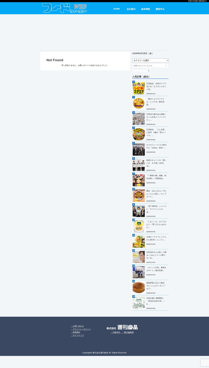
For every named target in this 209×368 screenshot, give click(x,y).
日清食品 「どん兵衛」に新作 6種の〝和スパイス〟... (156, 132)
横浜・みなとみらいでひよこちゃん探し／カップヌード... (156, 194)
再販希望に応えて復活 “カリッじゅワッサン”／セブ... (156, 286)
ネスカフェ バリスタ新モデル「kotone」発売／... (156, 146)
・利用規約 (75, 332)
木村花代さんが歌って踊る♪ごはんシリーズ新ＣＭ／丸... (156, 255)
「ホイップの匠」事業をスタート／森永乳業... (156, 268)
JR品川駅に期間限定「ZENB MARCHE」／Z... (155, 301)
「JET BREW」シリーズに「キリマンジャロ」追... (156, 209)
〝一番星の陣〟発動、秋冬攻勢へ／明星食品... (156, 176)
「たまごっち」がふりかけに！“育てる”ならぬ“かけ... (156, 224)
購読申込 (160, 9)
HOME (116, 9)
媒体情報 (145, 9)
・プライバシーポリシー (81, 329)
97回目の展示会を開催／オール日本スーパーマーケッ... (156, 117)
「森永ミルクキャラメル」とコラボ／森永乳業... (155, 102)
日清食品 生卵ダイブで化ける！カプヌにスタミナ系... (156, 86)
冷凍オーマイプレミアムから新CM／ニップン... (156, 238)
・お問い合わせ (77, 326)
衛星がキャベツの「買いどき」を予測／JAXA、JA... (156, 163)
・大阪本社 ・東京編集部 (122, 332)
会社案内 (131, 9)
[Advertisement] (104, 32)
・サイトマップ (77, 335)
